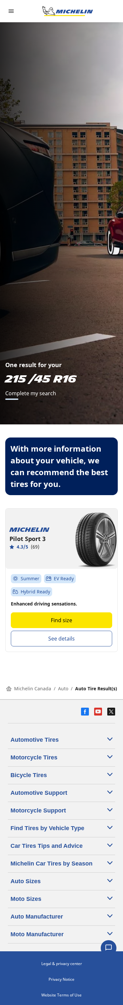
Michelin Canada (32, 688)
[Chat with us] (108, 948)
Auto (63, 688)
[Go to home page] (67, 11)
